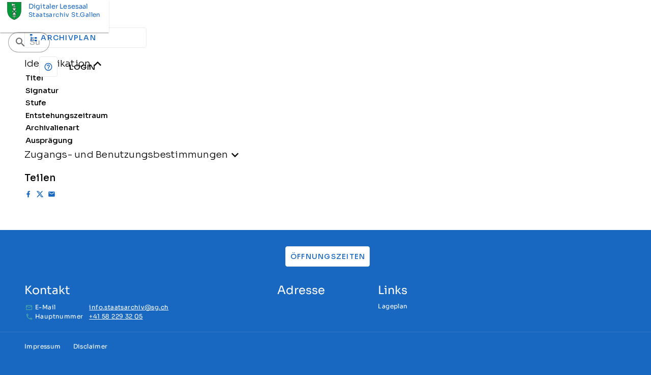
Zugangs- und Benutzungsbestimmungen (126, 154)
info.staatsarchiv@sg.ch (128, 307)
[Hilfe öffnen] (48, 66)
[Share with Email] (51, 195)
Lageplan (392, 306)
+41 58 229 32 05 (115, 316)
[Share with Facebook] (28, 195)
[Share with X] (40, 195)
